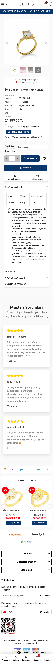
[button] (7, 42)
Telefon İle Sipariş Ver (28, 82)
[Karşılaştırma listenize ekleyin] (30, 469)
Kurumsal (26, 553)
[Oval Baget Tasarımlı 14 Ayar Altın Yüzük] (39, 497)
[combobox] (5, 611)
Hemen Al (26, 168)
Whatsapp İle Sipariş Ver (28, 80)
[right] (49, 506)
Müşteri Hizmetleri (26, 561)
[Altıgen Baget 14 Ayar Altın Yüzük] (13, 497)
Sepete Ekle (32, 158)
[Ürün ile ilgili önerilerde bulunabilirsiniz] (47, 469)
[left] (3, 506)
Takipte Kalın (8, 580)
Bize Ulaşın (26, 570)
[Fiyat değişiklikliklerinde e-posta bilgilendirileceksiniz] (39, 469)
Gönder (46, 596)
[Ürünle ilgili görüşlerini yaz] (22, 469)
